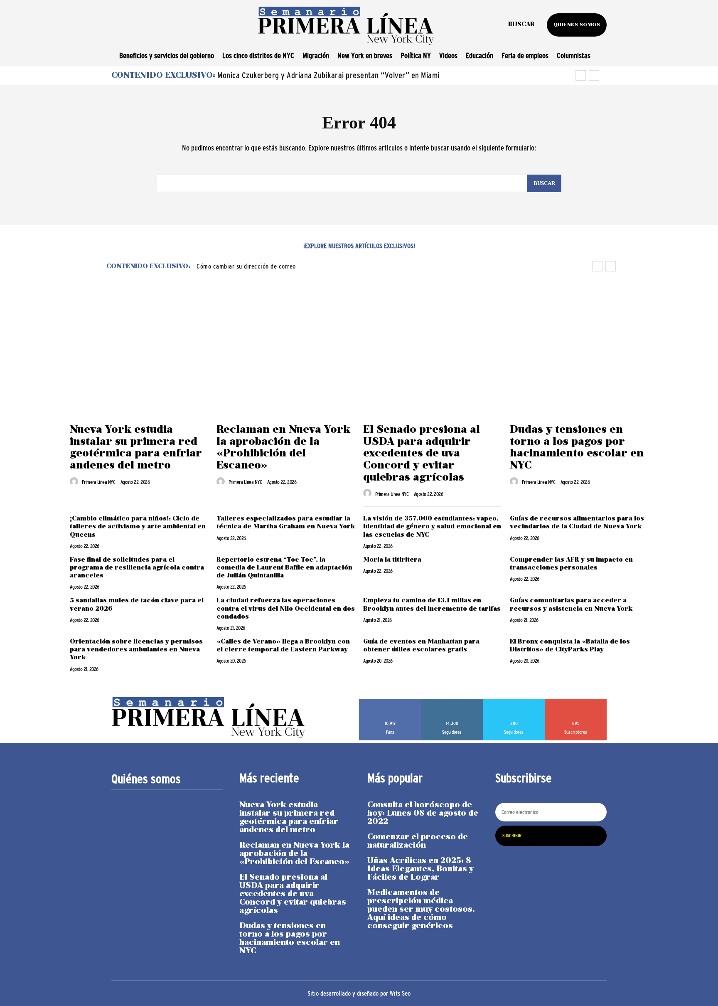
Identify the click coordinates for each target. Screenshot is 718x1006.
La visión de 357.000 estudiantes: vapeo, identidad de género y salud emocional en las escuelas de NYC (432, 526)
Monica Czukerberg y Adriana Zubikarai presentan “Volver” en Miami (328, 75)
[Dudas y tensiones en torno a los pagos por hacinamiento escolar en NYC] (579, 367)
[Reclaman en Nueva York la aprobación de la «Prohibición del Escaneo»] (285, 367)
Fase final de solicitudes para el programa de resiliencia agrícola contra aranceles (137, 568)
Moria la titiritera (393, 560)
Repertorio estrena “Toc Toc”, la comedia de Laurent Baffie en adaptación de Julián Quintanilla (284, 568)
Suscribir (511, 835)
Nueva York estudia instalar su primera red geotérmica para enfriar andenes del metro (136, 447)
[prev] (580, 75)
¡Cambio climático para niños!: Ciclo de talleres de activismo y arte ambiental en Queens (138, 526)
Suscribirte (575, 701)
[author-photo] (75, 481)
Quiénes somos (146, 779)
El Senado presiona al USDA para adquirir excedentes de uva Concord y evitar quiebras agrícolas (421, 453)
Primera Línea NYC (99, 482)
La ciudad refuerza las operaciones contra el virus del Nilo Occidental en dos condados (285, 608)
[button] (521, 25)
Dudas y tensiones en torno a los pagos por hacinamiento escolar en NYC (577, 447)
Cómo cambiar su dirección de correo (246, 266)
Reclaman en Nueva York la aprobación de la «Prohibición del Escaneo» (283, 447)
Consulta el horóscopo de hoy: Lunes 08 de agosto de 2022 (422, 813)
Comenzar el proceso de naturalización (417, 841)
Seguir (452, 701)
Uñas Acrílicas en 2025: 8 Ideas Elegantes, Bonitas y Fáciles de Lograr (420, 869)
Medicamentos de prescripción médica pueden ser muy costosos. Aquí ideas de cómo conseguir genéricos (421, 909)
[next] (594, 75)
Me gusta (390, 701)
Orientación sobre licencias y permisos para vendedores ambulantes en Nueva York (136, 650)
